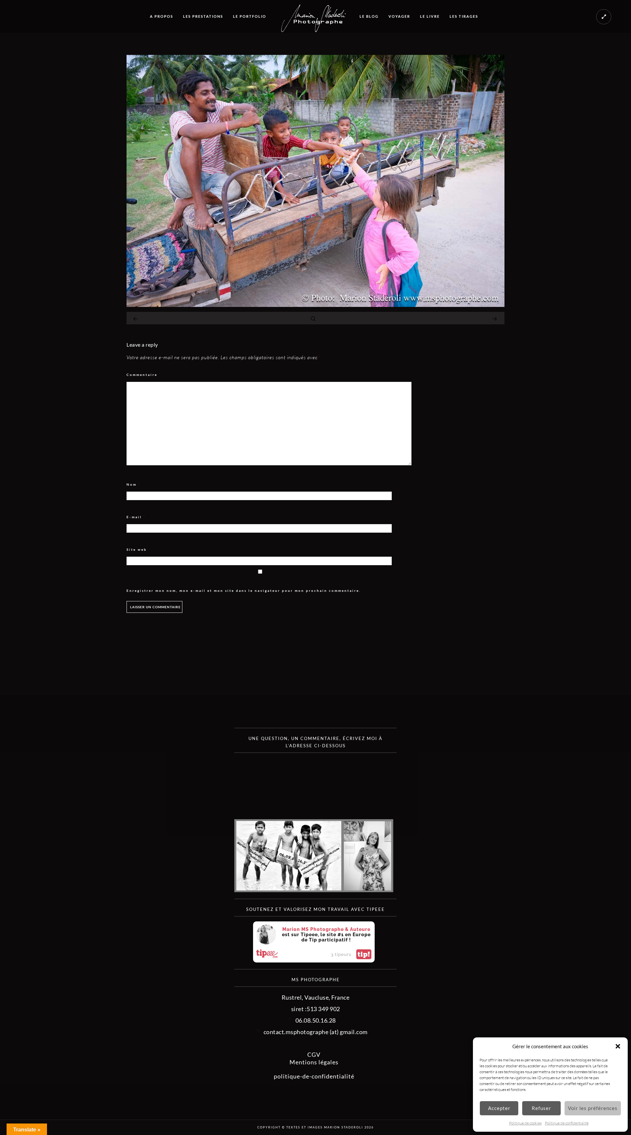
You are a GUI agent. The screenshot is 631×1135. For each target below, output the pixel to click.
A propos (161, 16)
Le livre (430, 16)
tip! (364, 954)
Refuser (541, 1108)
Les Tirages (464, 16)
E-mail (136, 517)
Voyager (399, 16)
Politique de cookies (525, 1123)
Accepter (499, 1108)
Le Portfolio (249, 16)
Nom (134, 484)
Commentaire (144, 375)
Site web (137, 549)
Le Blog (369, 16)
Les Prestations (203, 16)
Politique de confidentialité (567, 1123)
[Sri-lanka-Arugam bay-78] (315, 304)
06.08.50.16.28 (315, 1020)
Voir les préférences (593, 1108)
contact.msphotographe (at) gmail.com (316, 1031)
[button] (618, 1046)
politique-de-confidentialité (314, 1076)
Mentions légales (314, 1062)
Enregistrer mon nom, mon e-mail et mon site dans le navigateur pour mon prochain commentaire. (244, 590)
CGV (313, 1054)
